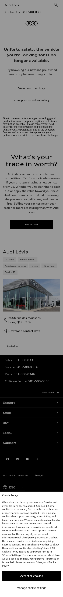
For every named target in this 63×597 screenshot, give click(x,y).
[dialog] (31, 544)
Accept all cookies (31, 575)
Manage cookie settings (31, 587)
